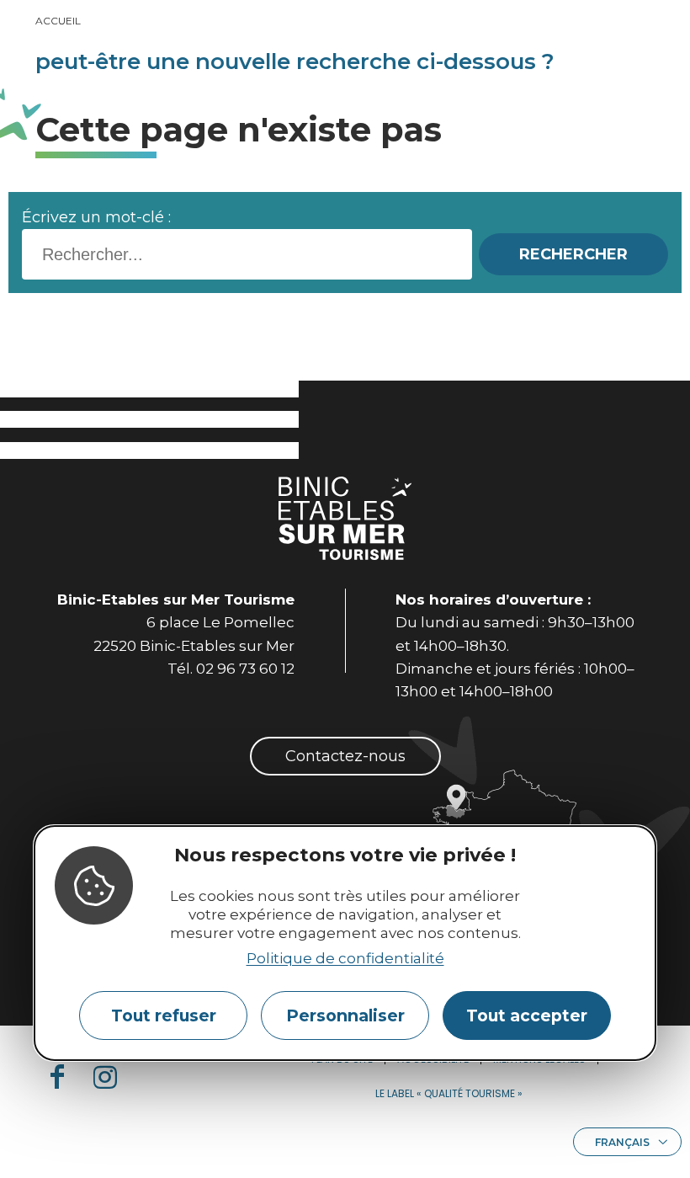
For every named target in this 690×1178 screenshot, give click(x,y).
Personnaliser (345, 1015)
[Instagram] (112, 1076)
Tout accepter (526, 1015)
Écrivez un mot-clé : (96, 217)
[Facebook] (64, 1076)
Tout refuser (163, 1015)
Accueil (58, 20)
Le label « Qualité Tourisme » (449, 1093)
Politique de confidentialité (345, 958)
